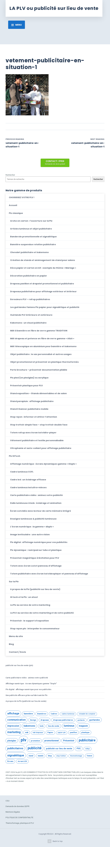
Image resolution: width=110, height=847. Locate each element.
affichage (13, 713)
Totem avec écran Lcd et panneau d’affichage (36, 565)
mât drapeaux (38, 732)
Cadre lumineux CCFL (21, 471)
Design (33, 720)
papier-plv (61, 732)
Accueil (13, 205)
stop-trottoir (61, 756)
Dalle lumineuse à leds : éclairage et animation (35, 503)
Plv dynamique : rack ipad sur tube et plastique (36, 550)
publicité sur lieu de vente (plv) (19, 665)
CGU (7, 801)
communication (16, 719)
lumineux (69, 725)
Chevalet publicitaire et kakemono (29, 252)
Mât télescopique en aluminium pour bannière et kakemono (43, 346)
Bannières (41, 714)
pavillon (73, 732)
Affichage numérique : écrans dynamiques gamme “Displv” (31, 683)
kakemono (29, 725)
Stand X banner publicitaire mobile (29, 409)
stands (40, 756)
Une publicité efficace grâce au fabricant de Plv (26, 695)
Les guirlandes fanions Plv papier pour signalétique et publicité (44, 307)
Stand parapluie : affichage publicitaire (32, 401)
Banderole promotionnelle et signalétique (33, 236)
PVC (79, 748)
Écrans (10, 761)
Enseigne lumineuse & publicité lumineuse (33, 518)
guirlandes (94, 720)
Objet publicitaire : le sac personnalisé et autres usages (40, 354)
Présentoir (68, 740)
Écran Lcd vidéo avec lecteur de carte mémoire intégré (40, 510)
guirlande (81, 720)
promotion (35, 741)
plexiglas (11, 740)
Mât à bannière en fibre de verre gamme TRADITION (38, 330)
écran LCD (22, 761)
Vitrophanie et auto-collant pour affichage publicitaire (40, 448)
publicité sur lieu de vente (59, 748)
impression (13, 726)
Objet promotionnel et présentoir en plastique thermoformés (44, 362)
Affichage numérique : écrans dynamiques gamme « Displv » (43, 463)
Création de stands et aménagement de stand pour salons (42, 260)
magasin (83, 726)
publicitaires (15, 748)
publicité (35, 748)
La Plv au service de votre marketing (30, 605)
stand (31, 756)
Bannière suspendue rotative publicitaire (33, 244)
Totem (89, 756)
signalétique (15, 755)
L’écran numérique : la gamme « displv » (32, 526)
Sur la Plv (14, 581)
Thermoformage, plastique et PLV (20, 823)
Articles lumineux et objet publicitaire (31, 228)
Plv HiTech (14, 456)
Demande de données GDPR (17, 806)
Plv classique (16, 213)
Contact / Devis (17, 652)
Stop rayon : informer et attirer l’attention (33, 416)
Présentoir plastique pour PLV (26, 385)
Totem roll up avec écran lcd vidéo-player (33, 432)
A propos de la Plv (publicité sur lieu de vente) (35, 589)
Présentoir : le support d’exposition (29, 620)
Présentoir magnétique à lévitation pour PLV (34, 558)
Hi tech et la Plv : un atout (24, 597)
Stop (50, 756)
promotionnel (51, 740)
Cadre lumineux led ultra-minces (28, 487)
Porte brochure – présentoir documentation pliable (38, 369)
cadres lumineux (68, 714)
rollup (87, 749)
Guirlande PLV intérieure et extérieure (31, 314)
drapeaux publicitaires (63, 720)
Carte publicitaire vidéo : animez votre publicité (36, 495)
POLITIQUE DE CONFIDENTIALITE (19, 817)
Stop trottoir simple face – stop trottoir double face (38, 424)
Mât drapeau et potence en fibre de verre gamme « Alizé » (42, 338)
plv (23, 739)
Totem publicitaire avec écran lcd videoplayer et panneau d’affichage (49, 573)
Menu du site (16, 636)
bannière (28, 713)
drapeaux (45, 720)
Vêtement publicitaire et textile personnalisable (37, 440)
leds (42, 726)
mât (26, 732)
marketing (14, 732)
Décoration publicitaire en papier (28, 275)
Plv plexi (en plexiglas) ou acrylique (29, 377)
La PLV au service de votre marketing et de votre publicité (42, 612)
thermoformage (76, 756)
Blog (11, 644)
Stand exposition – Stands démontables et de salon (38, 393)
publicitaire (87, 740)
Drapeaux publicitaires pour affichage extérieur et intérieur (43, 291)
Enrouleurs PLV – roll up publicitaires (30, 299)
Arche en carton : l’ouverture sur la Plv (31, 220)
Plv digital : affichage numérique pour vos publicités (38, 542)
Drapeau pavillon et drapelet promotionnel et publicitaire (42, 283)
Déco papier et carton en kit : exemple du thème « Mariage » (43, 267)
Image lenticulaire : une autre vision (30, 534)
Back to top (58, 841)
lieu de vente (53, 726)
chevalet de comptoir (87, 714)
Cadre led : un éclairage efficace (28, 479)
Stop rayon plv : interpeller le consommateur (35, 628)
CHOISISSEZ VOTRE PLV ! (21, 197)
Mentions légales (13, 812)
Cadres (54, 714)
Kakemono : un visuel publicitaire (28, 322)
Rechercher (10, 175)
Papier (50, 732)
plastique (85, 732)
